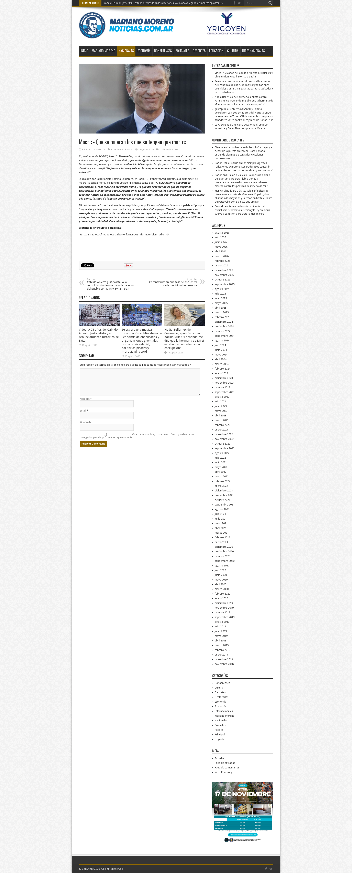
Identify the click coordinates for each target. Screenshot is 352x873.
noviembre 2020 (224, 551)
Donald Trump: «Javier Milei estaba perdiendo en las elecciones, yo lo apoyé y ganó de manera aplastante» (163, 3)
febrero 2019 (222, 649)
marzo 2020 (222, 588)
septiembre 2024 (224, 335)
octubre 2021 (222, 499)
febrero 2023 (222, 424)
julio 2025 (220, 293)
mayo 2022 (221, 467)
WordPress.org (223, 772)
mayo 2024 (221, 354)
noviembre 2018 (224, 664)
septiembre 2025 (224, 284)
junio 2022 (221, 462)
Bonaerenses (163, 50)
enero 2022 (221, 485)
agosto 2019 (222, 621)
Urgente (219, 739)
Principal (129, 149)
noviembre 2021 (224, 495)
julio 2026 (220, 237)
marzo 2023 (222, 420)
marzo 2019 (222, 645)
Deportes (199, 50)
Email (83, 410)
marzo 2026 (222, 256)
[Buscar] (270, 3)
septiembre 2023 (224, 392)
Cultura (233, 50)
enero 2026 (221, 265)
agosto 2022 (222, 453)
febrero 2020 (222, 593)
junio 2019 (221, 631)
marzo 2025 (222, 312)
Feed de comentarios (227, 767)
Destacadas (221, 697)
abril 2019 (220, 640)
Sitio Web (85, 422)
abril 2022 (220, 471)
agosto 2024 (222, 340)
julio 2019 (220, 626)
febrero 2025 (222, 317)
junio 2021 (221, 518)
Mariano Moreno (103, 50)
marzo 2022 (222, 476)
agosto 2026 (222, 232)
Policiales (182, 50)
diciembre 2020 (224, 546)
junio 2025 (221, 298)
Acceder (219, 758)
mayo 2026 (221, 246)
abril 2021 (220, 528)
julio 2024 (220, 345)
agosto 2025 (222, 288)
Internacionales (253, 50)
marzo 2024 (222, 363)
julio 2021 (220, 513)
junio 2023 (221, 406)
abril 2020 (220, 584)
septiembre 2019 (224, 617)
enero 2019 (221, 654)
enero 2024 (221, 373)
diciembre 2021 (224, 490)
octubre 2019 (222, 612)
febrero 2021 (222, 537)
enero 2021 (221, 542)
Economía (144, 50)
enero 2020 (221, 598)
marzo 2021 (222, 532)
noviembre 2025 (224, 274)
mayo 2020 (221, 579)
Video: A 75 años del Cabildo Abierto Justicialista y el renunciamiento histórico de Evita (99, 335)
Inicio (84, 50)
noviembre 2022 (224, 438)
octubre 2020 (222, 556)
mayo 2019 (221, 635)
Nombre (85, 398)
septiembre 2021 (224, 504)
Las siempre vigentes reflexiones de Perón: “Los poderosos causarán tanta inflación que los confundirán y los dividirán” (244, 166)
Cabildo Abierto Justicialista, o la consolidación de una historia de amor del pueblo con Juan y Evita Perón (110, 284)
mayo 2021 (221, 523)
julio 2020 (220, 570)
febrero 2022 (222, 481)
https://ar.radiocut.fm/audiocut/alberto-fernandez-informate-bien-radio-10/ (124, 234)
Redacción (101, 149)
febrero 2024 (222, 368)
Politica (219, 729)
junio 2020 (221, 574)
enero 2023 (221, 429)
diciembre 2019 (224, 603)
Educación (216, 50)
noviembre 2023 (224, 382)
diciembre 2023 (224, 378)
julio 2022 (220, 457)
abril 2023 (220, 415)
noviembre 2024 (224, 326)
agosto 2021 (222, 509)
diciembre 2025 (224, 270)
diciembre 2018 (224, 659)
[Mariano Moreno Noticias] (126, 35)
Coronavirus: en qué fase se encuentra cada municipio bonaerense (173, 282)
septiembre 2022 (224, 448)
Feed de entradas (225, 762)
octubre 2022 (222, 443)
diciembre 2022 (224, 434)
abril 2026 (220, 251)
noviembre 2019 (224, 607)
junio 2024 (221, 349)
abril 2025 (220, 307)
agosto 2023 (222, 396)
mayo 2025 (221, 303)
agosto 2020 (222, 565)
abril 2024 (220, 359)
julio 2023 (220, 401)
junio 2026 (221, 242)
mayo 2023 (221, 410)
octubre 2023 (222, 387)
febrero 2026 (222, 260)
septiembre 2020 (224, 560)
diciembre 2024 (224, 321)
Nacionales (126, 50)
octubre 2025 (222, 279)
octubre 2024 (222, 331)
